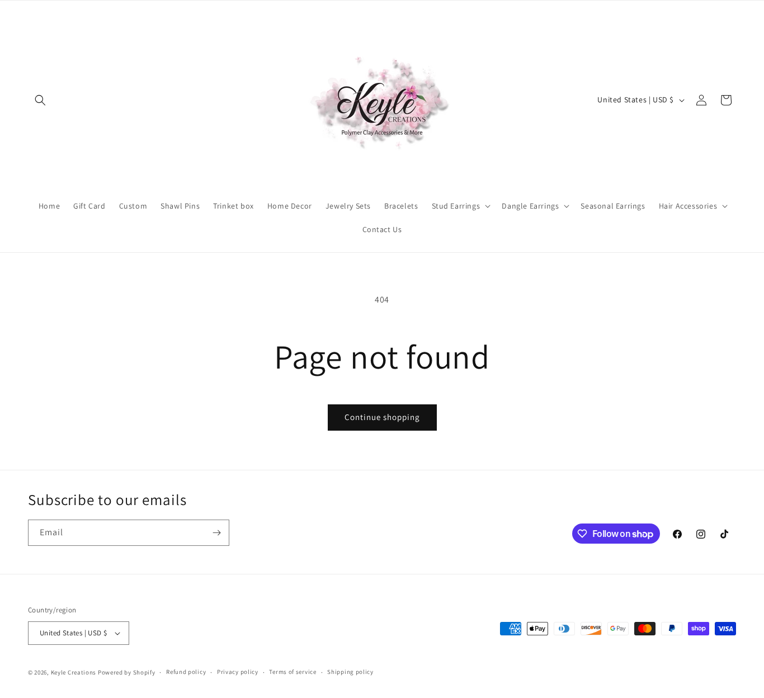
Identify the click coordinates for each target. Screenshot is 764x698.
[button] (40, 100)
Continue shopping (382, 417)
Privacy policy (237, 672)
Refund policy (186, 672)
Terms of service (292, 672)
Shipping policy (350, 672)
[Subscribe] (216, 533)
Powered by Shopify (126, 672)
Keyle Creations (74, 672)
